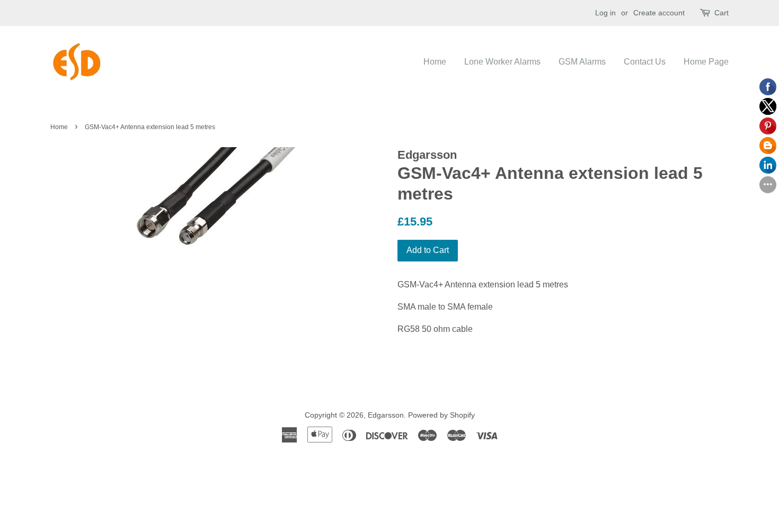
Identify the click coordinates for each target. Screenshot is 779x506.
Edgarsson (386, 415)
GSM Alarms (582, 61)
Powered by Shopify (441, 415)
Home (434, 61)
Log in (605, 12)
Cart (721, 12)
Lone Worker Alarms (502, 61)
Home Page (706, 61)
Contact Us (645, 61)
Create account (659, 12)
